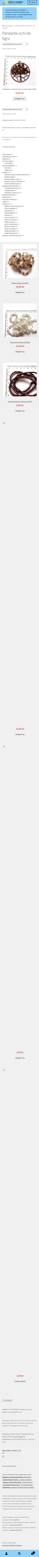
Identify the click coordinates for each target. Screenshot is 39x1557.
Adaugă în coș (20, 292)
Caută (19, 1553)
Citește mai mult (19, 1381)
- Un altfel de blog (17, 1485)
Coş (19, 1450)
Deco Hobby (6, 1450)
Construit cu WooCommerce (12, 1545)
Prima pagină (8, 26)
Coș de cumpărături (30, 1551)
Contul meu (6, 1553)
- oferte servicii (17, 1482)
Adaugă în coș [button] (19, 99)
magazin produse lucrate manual (18, 1487)
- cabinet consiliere (17, 1480)
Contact (14, 1450)
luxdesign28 (16, 1477)
